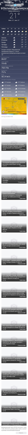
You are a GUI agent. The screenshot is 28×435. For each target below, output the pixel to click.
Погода (7, 2)
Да (15, 5)
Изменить (19, 5)
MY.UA (2, 2)
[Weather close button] (14, 106)
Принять (21, 432)
